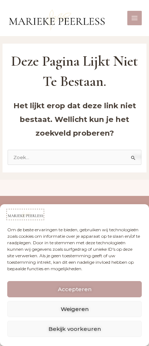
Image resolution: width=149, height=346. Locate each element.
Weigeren (75, 309)
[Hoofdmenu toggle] (134, 18)
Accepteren (74, 289)
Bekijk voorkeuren (74, 328)
